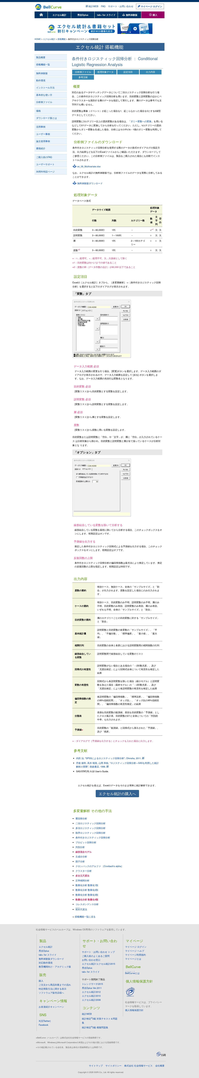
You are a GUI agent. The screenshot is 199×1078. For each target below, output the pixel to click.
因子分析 (80, 861)
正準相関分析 (82, 880)
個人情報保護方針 (134, 1010)
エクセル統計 (59, 14)
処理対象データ (105, 71)
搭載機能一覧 (43, 64)
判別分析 (80, 847)
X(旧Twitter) (45, 1020)
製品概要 (40, 57)
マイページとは (133, 958)
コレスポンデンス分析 (87, 904)
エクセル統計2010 (91, 995)
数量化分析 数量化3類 (87, 894)
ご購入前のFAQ (44, 157)
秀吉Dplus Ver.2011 (92, 988)
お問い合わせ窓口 (91, 959)
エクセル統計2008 (91, 999)
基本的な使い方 (44, 94)
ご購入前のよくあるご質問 (96, 956)
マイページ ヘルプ (134, 950)
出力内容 (150, 71)
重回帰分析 (81, 818)
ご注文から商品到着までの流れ (55, 984)
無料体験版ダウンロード (90, 183)
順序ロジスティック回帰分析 (90, 832)
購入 (154, 14)
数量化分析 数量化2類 (87, 889)
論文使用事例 (43, 141)
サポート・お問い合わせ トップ (98, 951)
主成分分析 (81, 856)
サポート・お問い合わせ (120, 6)
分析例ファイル (44, 102)
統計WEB (93, 6)
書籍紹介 (40, 148)
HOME (38, 39)
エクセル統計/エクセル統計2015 (98, 963)
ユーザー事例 (43, 134)
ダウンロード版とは (46, 118)
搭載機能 (62, 39)
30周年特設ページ (45, 171)
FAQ (103, 6)
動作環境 (40, 80)
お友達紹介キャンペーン (51, 1006)
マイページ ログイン (151, 6)
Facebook (43, 1024)
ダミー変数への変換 (141, 121)
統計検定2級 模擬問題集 (95, 1027)
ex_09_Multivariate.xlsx (89, 166)
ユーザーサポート (45, 164)
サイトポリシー (113, 1065)
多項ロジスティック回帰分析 (90, 828)
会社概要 (159, 1065)
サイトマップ (96, 1065)
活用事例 (40, 126)
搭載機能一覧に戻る (85, 916)
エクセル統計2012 (91, 991)
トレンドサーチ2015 (92, 983)
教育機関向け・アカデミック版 (55, 966)
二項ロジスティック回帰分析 (90, 823)
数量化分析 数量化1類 (87, 885)
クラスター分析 (84, 870)
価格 (38, 110)
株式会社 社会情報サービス (138, 1065)
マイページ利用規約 (135, 954)
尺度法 (81, 909)
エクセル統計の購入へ (117, 793)
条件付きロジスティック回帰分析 (93, 837)
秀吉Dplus (82, 14)
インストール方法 (45, 87)
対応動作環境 (46, 962)
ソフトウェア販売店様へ (51, 992)
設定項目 (128, 71)
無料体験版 (131, 14)
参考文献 (83, 77)
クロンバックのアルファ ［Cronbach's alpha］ (99, 866)
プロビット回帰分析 (86, 842)
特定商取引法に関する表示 (52, 988)
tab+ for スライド (106, 14)
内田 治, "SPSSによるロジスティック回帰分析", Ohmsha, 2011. (108, 758)
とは (132, 973)
